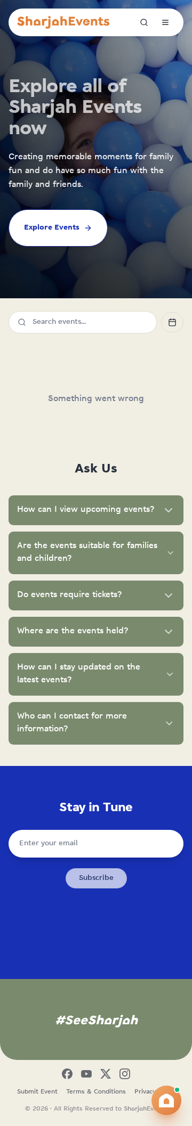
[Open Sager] (166, 1100)
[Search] (144, 22)
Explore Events (51, 228)
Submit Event (37, 1092)
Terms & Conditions (96, 1092)
